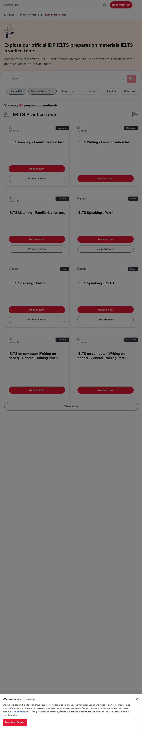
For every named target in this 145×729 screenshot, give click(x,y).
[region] (71, 711)
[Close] (137, 699)
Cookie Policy (18, 711)
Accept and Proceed (15, 722)
